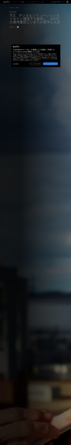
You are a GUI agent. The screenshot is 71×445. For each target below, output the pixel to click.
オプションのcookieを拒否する (35, 63)
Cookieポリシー (37, 60)
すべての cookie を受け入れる (50, 63)
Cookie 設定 (15, 63)
